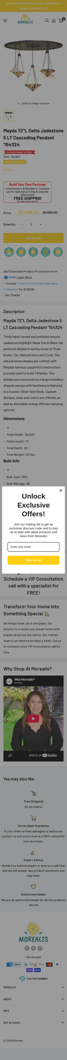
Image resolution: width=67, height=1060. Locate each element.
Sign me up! (33, 560)
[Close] (61, 490)
